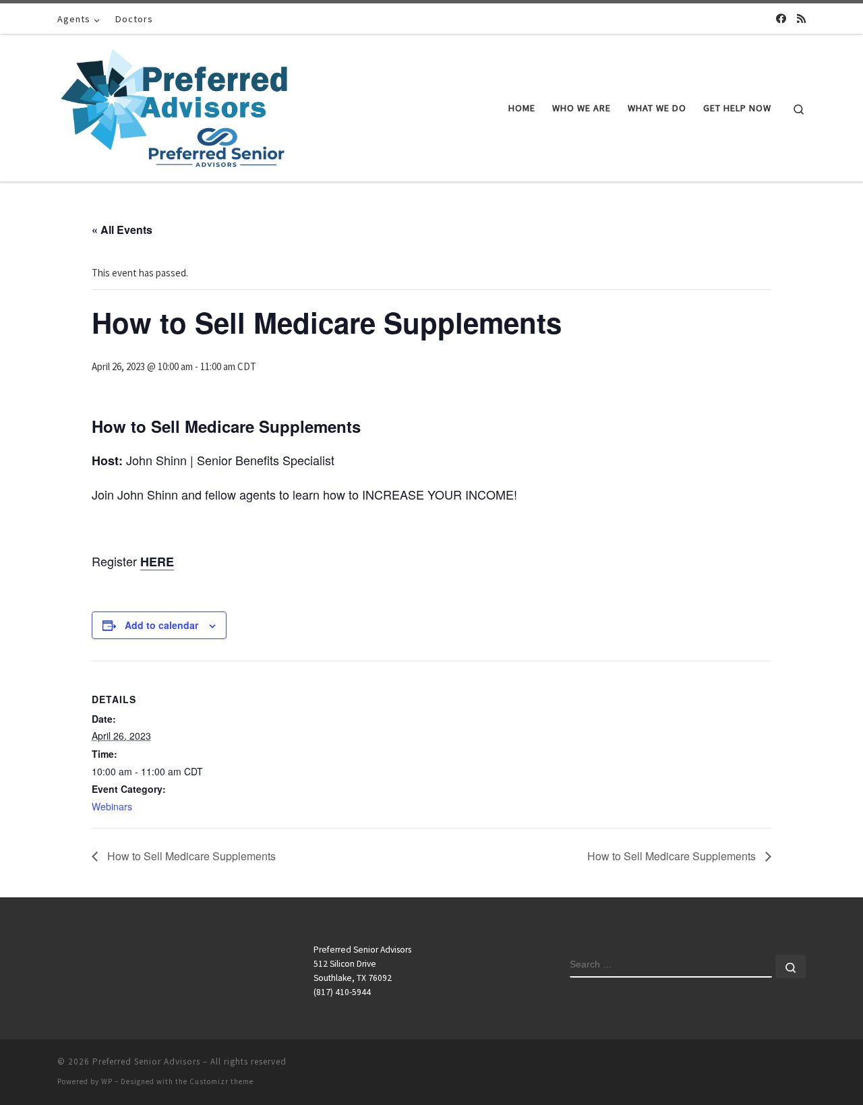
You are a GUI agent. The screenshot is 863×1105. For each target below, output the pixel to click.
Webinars (112, 806)
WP (107, 1081)
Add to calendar (161, 625)
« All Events (122, 229)
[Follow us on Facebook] (781, 18)
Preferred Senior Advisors (146, 1061)
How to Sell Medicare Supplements (190, 856)
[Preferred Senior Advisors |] (174, 105)
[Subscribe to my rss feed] (801, 18)
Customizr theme (221, 1081)
